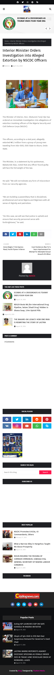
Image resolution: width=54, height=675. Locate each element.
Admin (7, 66)
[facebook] (17, 2)
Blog (20, 671)
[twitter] (22, 2)
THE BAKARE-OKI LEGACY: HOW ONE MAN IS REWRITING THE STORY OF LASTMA (32, 321)
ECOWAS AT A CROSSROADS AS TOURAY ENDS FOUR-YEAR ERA (31, 19)
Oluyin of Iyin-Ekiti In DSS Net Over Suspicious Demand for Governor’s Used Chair (32, 639)
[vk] (7, 426)
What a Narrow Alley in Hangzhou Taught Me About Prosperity (32, 545)
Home (7, 41)
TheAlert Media (39, 671)
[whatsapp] (37, 426)
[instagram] (27, 2)
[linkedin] (27, 419)
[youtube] (27, 426)
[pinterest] (32, 2)
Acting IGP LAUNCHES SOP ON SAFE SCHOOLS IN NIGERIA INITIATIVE (29, 625)
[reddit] (37, 419)
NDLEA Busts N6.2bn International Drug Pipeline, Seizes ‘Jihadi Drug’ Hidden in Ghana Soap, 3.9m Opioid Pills (31, 307)
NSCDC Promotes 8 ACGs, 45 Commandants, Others (26, 533)
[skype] (37, 2)
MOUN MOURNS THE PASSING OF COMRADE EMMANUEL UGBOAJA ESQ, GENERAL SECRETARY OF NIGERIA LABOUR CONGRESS (32, 560)
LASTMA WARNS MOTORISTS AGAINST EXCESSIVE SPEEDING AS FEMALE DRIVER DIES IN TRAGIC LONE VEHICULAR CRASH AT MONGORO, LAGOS (32, 655)
